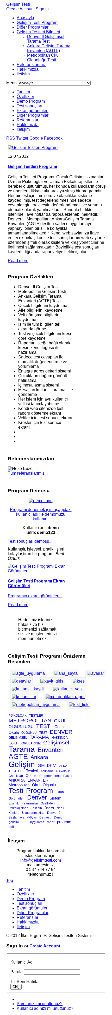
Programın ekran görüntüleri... (35, 596)
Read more (18, 260)
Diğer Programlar (32, 27)
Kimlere (14, 813)
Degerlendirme (50, 776)
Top (9, 880)
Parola (16, 972)
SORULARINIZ (30, 743)
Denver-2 (53, 813)
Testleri (32, 771)
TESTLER (36, 715)
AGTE (18, 757)
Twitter (22, 138)
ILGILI (13, 743)
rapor (50, 822)
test (24, 822)
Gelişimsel (56, 742)
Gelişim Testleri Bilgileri (38, 32)
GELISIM (47, 765)
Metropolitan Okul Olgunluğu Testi (43, 57)
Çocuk (31, 775)
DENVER (61, 732)
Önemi (49, 808)
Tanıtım (23, 92)
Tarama (22, 749)
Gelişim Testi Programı (37, 22)
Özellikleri (48, 803)
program (64, 822)
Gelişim (22, 764)
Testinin (36, 808)
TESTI (44, 726)
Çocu (59, 726)
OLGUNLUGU (21, 726)
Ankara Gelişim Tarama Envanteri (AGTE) (48, 48)
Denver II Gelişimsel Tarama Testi (45, 38)
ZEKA (63, 766)
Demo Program (31, 101)
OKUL (60, 720)
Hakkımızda (28, 69)
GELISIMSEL (18, 737)
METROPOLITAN (30, 720)
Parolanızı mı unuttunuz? (40, 1003)
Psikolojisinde (18, 808)
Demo (58, 817)
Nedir (60, 808)
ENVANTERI (38, 780)
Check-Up (16, 776)
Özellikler (25, 96)
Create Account (20, 9)
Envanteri (51, 749)
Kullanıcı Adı (22, 962)
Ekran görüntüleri (32, 110)
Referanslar (27, 120)
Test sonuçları (29, 106)
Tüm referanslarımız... (28, 473)
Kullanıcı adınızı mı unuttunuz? (45, 1008)
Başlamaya (16, 817)
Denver (37, 797)
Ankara (39, 757)
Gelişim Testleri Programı (32, 166)
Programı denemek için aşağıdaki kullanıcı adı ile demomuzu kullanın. (41, 514)
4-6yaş (32, 817)
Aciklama (47, 771)
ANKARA (17, 780)
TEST (43, 733)
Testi (16, 791)
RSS (10, 138)
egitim (13, 827)
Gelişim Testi (18, 4)
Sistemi (55, 798)
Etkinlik (14, 803)
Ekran (59, 792)
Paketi (67, 776)
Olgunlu (49, 785)
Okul (36, 785)
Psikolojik (63, 771)
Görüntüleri (16, 798)
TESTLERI (16, 771)
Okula (14, 732)
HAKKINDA (60, 737)
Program (39, 791)
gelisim (14, 822)
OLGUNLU (29, 733)
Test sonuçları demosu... (30, 541)
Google (36, 138)
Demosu (45, 817)
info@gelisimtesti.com (40, 860)
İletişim (23, 74)
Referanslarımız (31, 64)
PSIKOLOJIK (18, 715)
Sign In (42, 9)
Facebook (53, 138)
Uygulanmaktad (33, 813)
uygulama (37, 822)
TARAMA (39, 737)
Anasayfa (25, 18)
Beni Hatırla (28, 981)
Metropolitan (19, 785)
